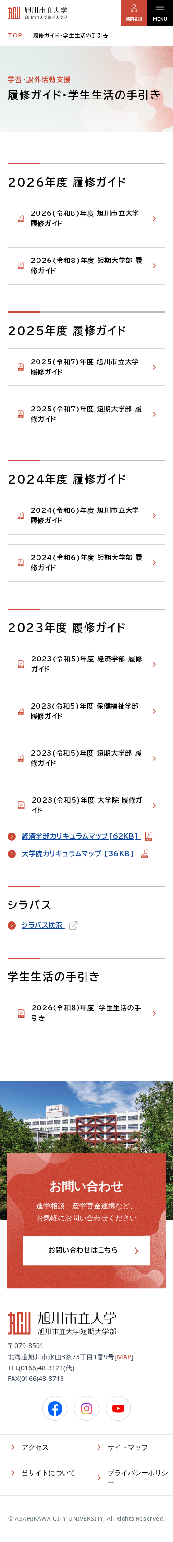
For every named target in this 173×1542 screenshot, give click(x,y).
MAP (124, 1356)
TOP (15, 35)
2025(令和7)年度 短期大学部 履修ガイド (86, 414)
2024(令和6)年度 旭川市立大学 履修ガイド (85, 515)
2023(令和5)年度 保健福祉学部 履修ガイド (85, 711)
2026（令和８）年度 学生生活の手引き (87, 1013)
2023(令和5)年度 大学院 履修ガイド (87, 805)
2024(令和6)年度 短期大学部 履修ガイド (86, 562)
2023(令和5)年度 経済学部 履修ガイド (86, 664)
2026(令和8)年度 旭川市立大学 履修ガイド (85, 218)
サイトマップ (128, 1447)
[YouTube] (118, 1408)
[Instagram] (86, 1408)
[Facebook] (54, 1408)
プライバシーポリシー (138, 1477)
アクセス (35, 1447)
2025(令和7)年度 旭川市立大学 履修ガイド (85, 367)
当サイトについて (48, 1472)
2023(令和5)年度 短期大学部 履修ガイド (86, 758)
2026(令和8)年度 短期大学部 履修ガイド (86, 265)
